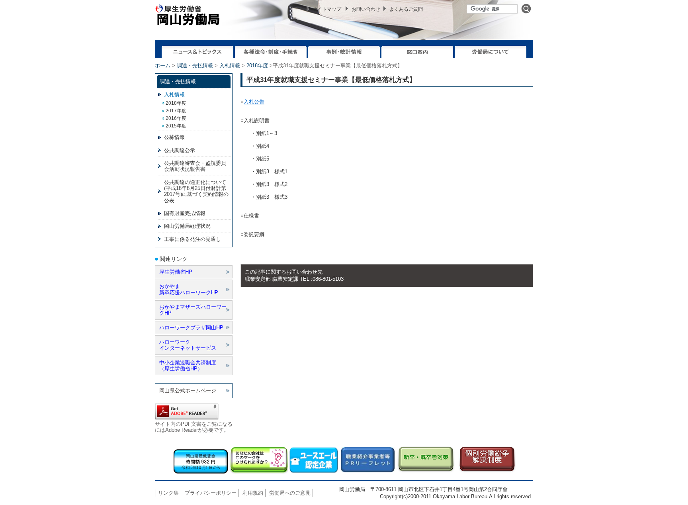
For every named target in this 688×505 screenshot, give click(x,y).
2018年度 (257, 66)
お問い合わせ (366, 9)
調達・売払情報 (195, 66)
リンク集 (168, 493)
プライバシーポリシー (210, 493)
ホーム (162, 66)
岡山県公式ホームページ (187, 390)
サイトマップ (327, 9)
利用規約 (252, 493)
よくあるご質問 (406, 9)
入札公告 (254, 102)
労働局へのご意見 (290, 493)
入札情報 (229, 66)
